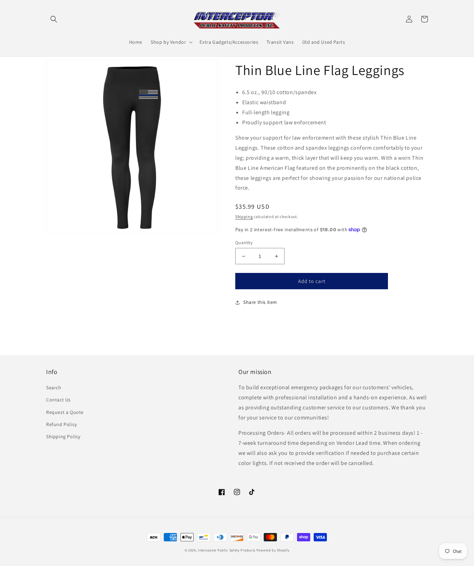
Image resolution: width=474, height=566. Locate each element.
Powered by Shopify (273, 550)
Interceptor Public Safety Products (226, 550)
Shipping (244, 216)
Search (53, 387)
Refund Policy (61, 424)
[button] (53, 19)
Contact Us (58, 400)
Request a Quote (65, 412)
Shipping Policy (63, 436)
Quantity (244, 242)
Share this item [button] (260, 302)
